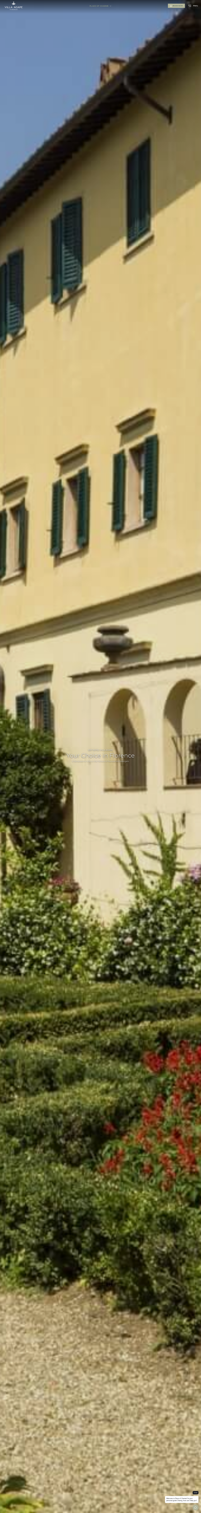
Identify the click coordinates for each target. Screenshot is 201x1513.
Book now (177, 6)
